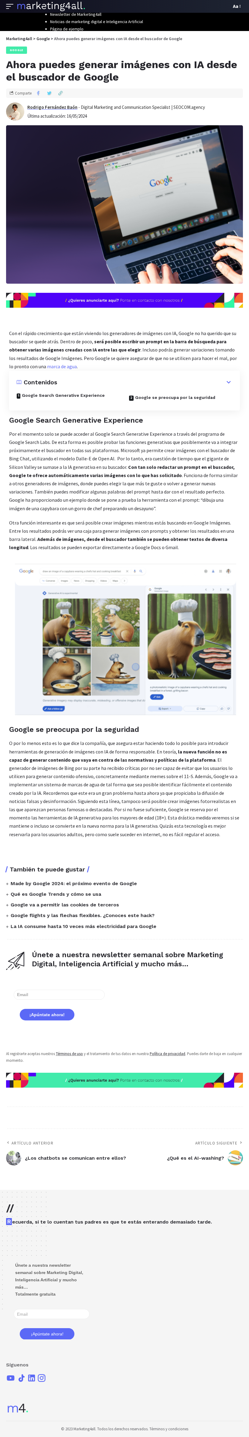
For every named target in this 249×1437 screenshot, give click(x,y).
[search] (225, 6)
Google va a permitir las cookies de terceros (65, 905)
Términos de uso (69, 1053)
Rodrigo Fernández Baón (52, 107)
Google (16, 50)
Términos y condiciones (168, 1429)
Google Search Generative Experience (63, 395)
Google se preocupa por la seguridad (175, 397)
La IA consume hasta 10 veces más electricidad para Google (83, 926)
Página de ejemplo (67, 29)
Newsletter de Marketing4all (75, 14)
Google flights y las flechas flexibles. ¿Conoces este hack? (83, 915)
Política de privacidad (167, 1053)
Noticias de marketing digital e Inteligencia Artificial (96, 21)
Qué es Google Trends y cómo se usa (56, 894)
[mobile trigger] (11, 6)
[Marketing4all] (51, 6)
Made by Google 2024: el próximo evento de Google (74, 883)
